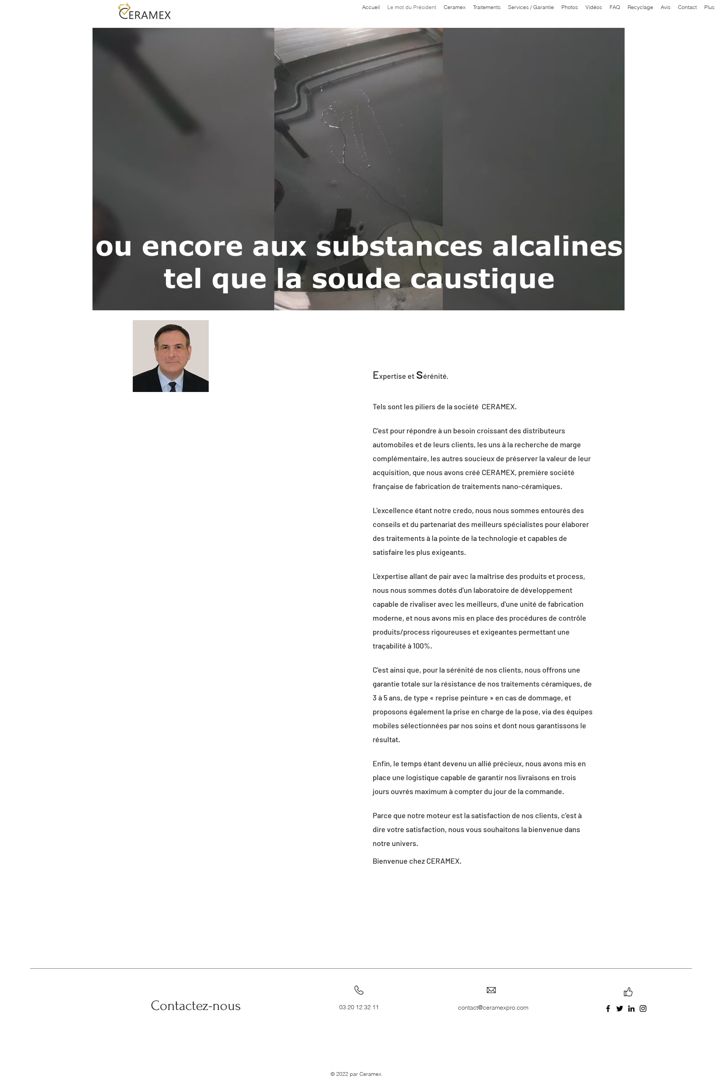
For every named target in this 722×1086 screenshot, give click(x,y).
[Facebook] (608, 1008)
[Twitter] (619, 1008)
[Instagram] (643, 1008)
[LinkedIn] (631, 1008)
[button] (615, 302)
